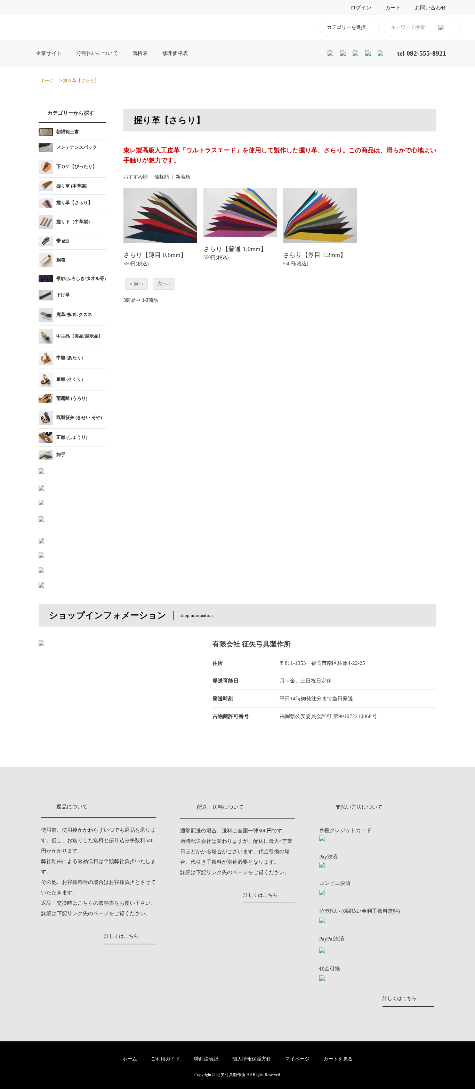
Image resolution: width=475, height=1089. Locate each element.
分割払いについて (97, 53)
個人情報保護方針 (251, 1059)
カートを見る (338, 1059)
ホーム (47, 80)
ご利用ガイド (165, 1059)
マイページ (297, 1059)
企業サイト (49, 53)
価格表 (140, 53)
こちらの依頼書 (96, 903)
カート (393, 7)
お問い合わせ (430, 7)
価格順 (161, 176)
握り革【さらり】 (81, 80)
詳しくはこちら (121, 936)
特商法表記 (206, 1059)
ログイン (361, 7)
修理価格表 (175, 53)
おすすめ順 (135, 176)
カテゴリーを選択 (346, 27)
